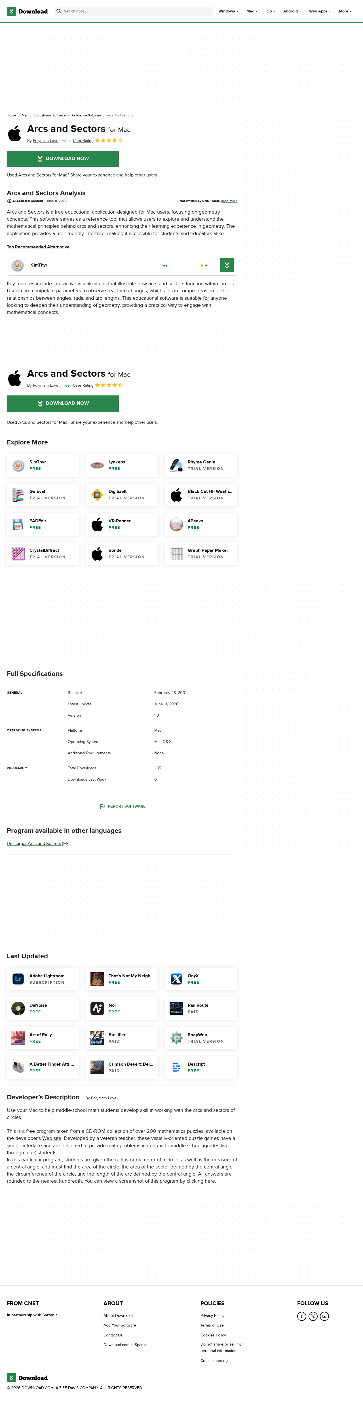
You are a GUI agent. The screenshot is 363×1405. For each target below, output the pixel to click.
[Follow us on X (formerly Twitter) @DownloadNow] (313, 1316)
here (210, 1181)
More (343, 11)
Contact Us (113, 1335)
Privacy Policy (212, 1315)
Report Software (126, 806)
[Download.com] (27, 11)
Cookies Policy (213, 1335)
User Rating (83, 140)
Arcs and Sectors (78, 129)
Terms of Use (212, 1325)
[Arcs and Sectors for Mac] (15, 133)
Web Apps (318, 11)
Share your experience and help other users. (114, 175)
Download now (67, 159)
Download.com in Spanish (126, 1344)
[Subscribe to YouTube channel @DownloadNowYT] (324, 1316)
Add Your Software (120, 1325)
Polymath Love (104, 1098)
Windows (226, 11)
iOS (268, 11)
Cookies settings (215, 1360)
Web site (51, 1138)
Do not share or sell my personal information (221, 1347)
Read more (229, 201)
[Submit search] (59, 11)
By (42, 140)
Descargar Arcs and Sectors (34, 843)
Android (290, 11)
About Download (118, 1315)
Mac (250, 11)
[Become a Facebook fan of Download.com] (301, 1316)
